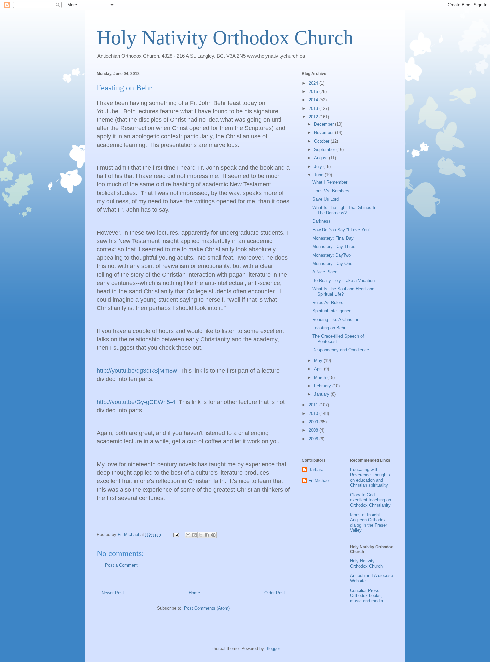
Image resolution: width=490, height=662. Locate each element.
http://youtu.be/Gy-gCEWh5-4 (136, 402)
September (325, 149)
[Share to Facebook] (207, 535)
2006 (314, 438)
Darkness (321, 221)
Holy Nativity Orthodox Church (225, 38)
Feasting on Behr (328, 327)
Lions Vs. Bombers (330, 190)
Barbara (315, 469)
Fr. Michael (319, 480)
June (319, 174)
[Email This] (188, 535)
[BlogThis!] (194, 535)
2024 (314, 83)
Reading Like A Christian (335, 319)
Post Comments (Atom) (207, 608)
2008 (314, 430)
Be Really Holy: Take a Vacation (343, 280)
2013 (314, 108)
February (323, 385)
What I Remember (329, 182)
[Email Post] (176, 534)
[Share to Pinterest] (213, 535)
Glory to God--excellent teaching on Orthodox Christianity (370, 500)
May (319, 360)
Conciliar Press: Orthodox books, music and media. (367, 595)
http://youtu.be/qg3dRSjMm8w (137, 370)
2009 (314, 421)
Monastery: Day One (332, 263)
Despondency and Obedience (340, 349)
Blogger (272, 648)
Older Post (274, 592)
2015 (314, 91)
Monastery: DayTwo (331, 255)
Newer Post (113, 592)
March (320, 377)
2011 (314, 404)
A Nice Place (324, 271)
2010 (314, 413)
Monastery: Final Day (333, 238)
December (324, 124)
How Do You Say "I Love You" (341, 229)
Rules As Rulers (327, 302)
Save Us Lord (325, 199)
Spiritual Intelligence (331, 310)
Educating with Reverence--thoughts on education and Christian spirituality (370, 477)
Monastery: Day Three (333, 246)
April (319, 368)
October (322, 141)
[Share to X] (200, 535)
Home (194, 592)
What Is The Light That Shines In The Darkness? (344, 210)
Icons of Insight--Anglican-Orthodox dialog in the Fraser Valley (368, 522)
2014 (314, 99)
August (321, 157)
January (322, 394)
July (318, 166)
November (324, 132)
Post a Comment (121, 565)
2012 (314, 116)
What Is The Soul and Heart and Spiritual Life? (343, 291)
